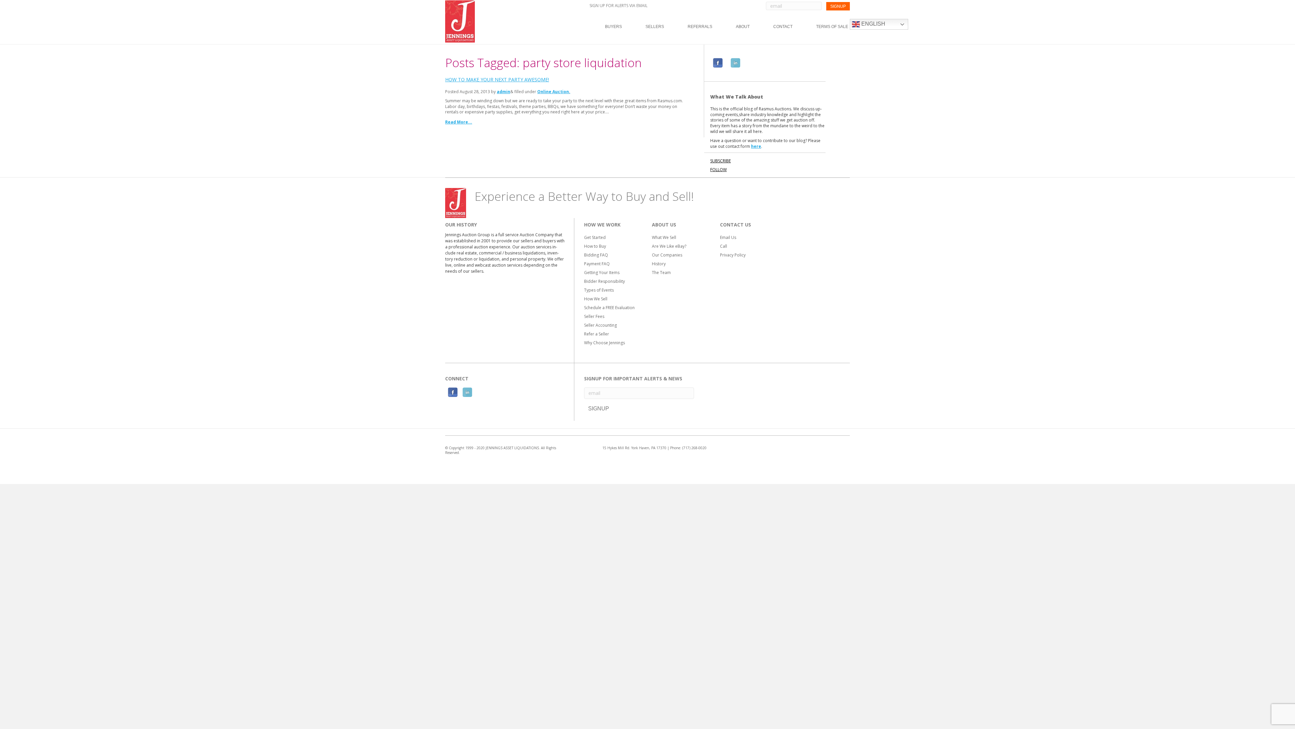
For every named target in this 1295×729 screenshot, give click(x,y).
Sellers (654, 26)
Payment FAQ (597, 264)
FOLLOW (718, 169)
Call (723, 246)
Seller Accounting (600, 325)
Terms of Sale (832, 26)
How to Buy (595, 246)
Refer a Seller (596, 334)
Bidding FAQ (596, 255)
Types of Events (599, 290)
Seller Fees (594, 316)
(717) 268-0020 (694, 448)
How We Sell (595, 299)
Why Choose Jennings (604, 343)
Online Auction (553, 91)
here (756, 146)
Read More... (458, 122)
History (659, 264)
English (872, 24)
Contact (783, 26)
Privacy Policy (733, 255)
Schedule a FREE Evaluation (609, 307)
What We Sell (664, 237)
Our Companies (667, 255)
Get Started (595, 237)
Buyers (613, 26)
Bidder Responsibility (604, 281)
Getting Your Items (602, 272)
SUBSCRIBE (720, 161)
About (743, 26)
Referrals (700, 26)
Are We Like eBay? (669, 246)
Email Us (728, 237)
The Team (661, 272)
